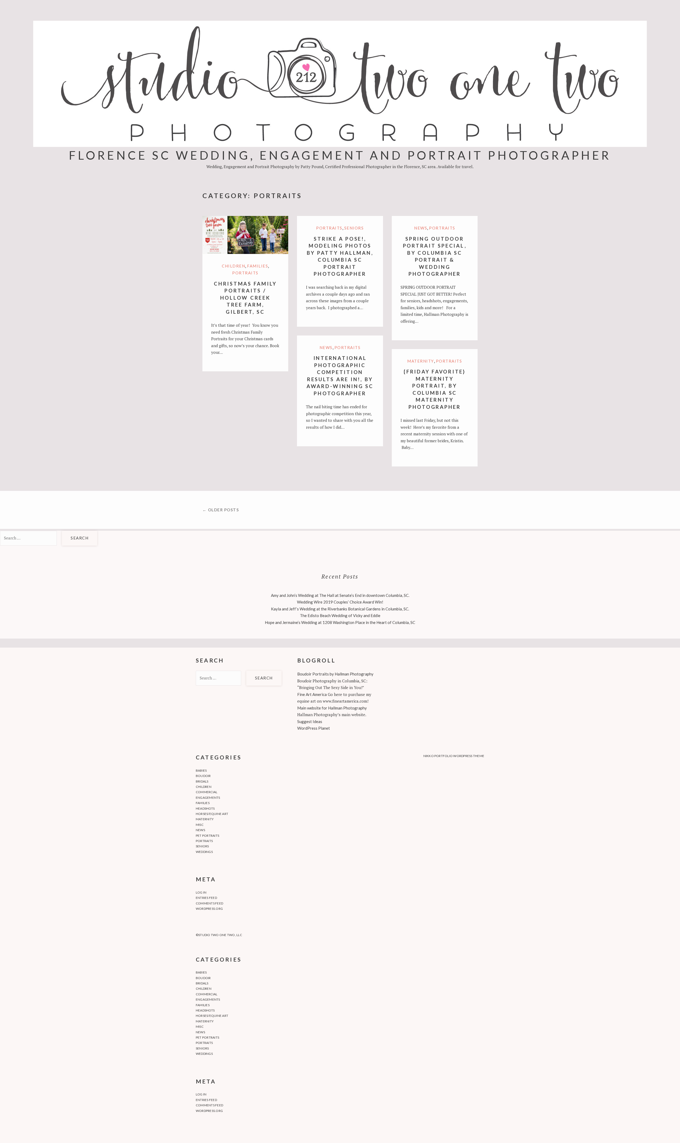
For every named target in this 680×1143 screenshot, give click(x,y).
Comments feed (209, 903)
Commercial (206, 792)
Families (257, 266)
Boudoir (203, 776)
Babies (201, 770)
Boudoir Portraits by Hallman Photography (335, 674)
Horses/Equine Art (212, 814)
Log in (201, 892)
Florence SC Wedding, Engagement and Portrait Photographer (340, 155)
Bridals (202, 781)
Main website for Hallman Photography (332, 708)
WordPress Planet (313, 728)
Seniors (354, 228)
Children (233, 266)
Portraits (245, 272)
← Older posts (220, 509)
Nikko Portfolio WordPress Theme (453, 756)
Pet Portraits (207, 836)
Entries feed (206, 898)
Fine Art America (312, 694)
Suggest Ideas (309, 721)
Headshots (205, 808)
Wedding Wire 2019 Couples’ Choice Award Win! (340, 602)
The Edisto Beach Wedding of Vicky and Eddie (340, 615)
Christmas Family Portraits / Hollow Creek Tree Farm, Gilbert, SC (245, 298)
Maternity (420, 361)
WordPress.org (209, 909)
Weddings (204, 852)
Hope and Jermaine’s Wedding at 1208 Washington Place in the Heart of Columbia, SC (340, 622)
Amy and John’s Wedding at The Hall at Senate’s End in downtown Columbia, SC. (340, 595)
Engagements (208, 798)
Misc (199, 825)
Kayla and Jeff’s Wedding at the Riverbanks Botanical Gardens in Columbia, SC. (340, 608)
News (420, 228)
